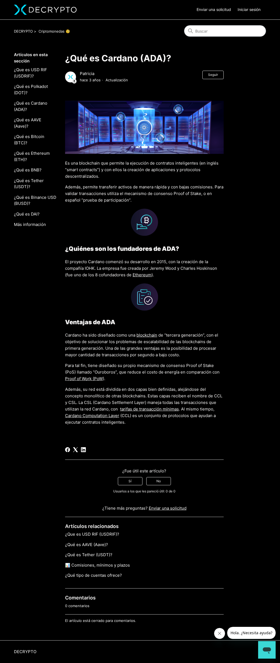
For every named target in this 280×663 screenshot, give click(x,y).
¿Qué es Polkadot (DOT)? (31, 89)
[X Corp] (75, 449)
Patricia (87, 73)
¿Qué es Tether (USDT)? (29, 184)
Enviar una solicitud (214, 9)
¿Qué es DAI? (27, 214)
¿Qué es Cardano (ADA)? (30, 106)
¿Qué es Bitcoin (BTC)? (29, 139)
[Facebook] (67, 449)
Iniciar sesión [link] (249, 9)
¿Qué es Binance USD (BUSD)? (35, 200)
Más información (30, 224)
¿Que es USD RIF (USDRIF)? (30, 73)
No (158, 481)
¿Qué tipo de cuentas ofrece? (93, 575)
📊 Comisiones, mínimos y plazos (97, 565)
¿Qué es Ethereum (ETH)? (32, 156)
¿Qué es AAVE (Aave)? (27, 123)
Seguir (213, 75)
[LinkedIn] (83, 449)
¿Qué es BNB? (28, 170)
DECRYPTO (23, 31)
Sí (130, 481)
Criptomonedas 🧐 (54, 31)
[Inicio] (45, 10)
